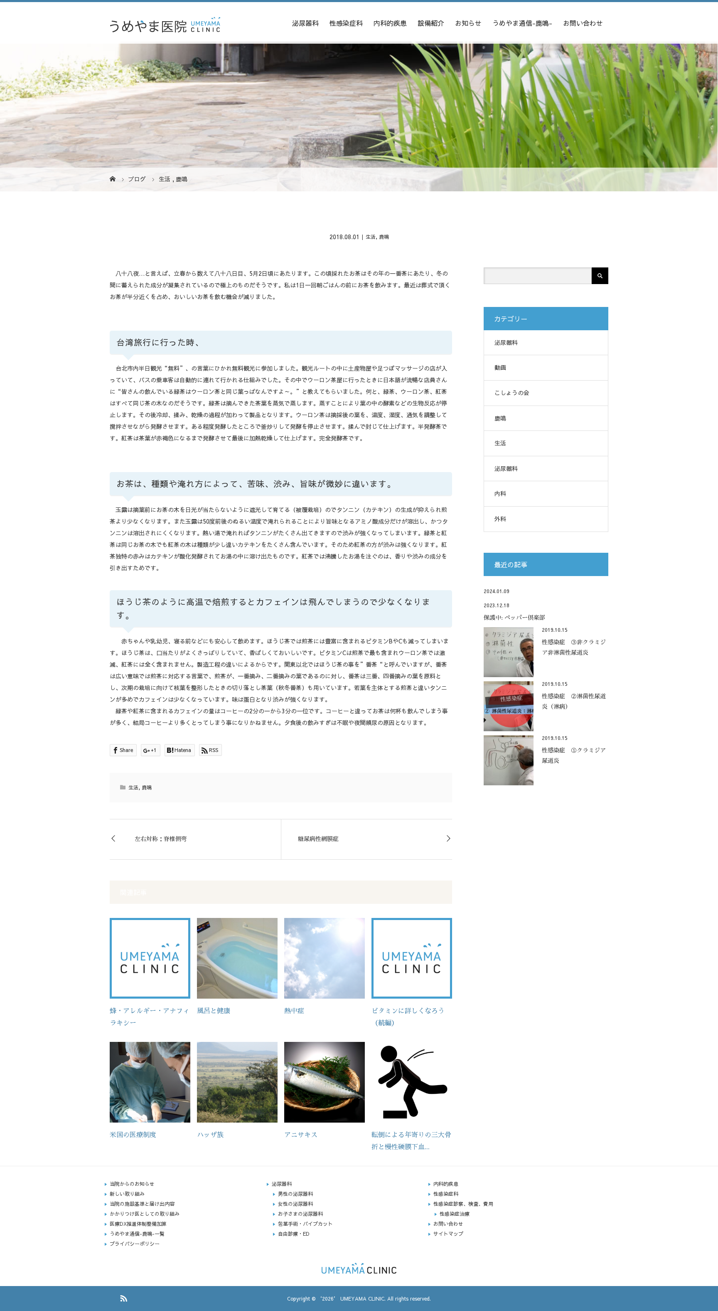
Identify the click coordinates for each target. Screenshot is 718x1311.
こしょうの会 (511, 392)
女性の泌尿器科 (295, 1203)
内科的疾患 (390, 22)
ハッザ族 (210, 1135)
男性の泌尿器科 (295, 1193)
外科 (500, 519)
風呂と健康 (213, 1011)
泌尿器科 (305, 22)
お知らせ (468, 22)
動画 (500, 367)
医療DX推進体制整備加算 (138, 1223)
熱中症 (294, 1011)
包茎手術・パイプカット (305, 1223)
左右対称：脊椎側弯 (161, 839)
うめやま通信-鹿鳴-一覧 (137, 1233)
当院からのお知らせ (132, 1183)
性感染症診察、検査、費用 (463, 1203)
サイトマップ (448, 1233)
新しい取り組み (127, 1193)
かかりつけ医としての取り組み (145, 1213)
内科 (500, 493)
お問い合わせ (583, 22)
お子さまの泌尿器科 (300, 1213)
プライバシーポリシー (135, 1243)
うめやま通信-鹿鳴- (522, 22)
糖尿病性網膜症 (318, 839)
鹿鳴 (384, 236)
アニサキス (300, 1135)
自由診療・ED (294, 1233)
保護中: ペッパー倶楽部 (514, 618)
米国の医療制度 (133, 1135)
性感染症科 (346, 22)
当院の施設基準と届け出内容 (142, 1203)
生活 (371, 236)
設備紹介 (431, 22)
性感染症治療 (455, 1213)
